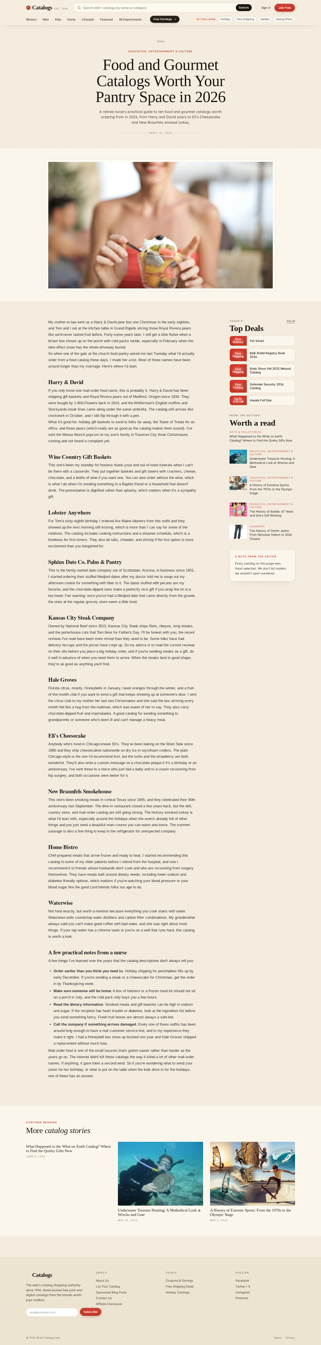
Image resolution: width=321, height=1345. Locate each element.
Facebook (242, 1280)
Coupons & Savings (179, 1280)
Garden (265, 19)
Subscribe (91, 1312)
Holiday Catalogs (178, 1292)
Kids (58, 19)
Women (31, 19)
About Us (102, 1280)
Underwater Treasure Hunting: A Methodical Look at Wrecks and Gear (159, 1212)
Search (244, 7)
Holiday (225, 19)
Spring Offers (284, 19)
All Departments (130, 19)
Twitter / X (243, 1286)
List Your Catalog (108, 1286)
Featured (106, 19)
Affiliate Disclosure (109, 1304)
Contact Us (104, 1298)
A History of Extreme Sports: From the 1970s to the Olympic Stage (250, 1212)
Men (46, 19)
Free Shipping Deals (180, 1286)
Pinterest (242, 1298)
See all (291, 320)
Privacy (290, 1337)
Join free (285, 7)
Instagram (243, 1292)
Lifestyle (88, 19)
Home (71, 19)
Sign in (266, 7)
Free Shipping (245, 19)
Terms (277, 1337)
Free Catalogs (162, 19)
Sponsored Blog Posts (111, 1292)
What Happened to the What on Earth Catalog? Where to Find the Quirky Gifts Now (68, 1148)
